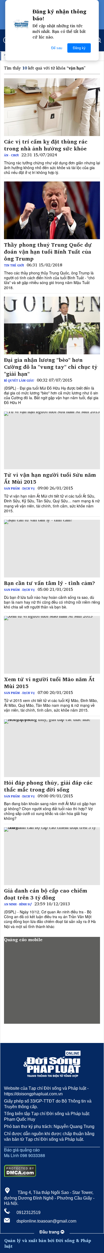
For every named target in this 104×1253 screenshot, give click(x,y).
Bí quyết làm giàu (19, 380)
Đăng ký (79, 48)
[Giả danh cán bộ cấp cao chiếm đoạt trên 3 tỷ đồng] (52, 856)
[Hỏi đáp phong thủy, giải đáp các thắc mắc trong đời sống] (52, 748)
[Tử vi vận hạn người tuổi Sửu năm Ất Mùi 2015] (52, 440)
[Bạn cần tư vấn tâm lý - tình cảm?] (52, 548)
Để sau (56, 48)
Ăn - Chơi (11, 155)
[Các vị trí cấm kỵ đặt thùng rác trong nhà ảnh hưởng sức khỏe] (52, 107)
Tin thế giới (14, 265)
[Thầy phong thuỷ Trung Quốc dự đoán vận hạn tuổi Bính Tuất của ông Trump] (52, 210)
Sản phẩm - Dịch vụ (19, 488)
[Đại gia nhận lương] (52, 325)
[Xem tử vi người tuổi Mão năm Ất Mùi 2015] (52, 645)
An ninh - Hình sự (18, 904)
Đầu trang (50, 1232)
